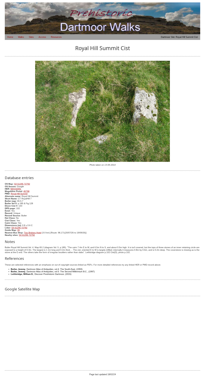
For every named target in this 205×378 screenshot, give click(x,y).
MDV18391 (16, 189)
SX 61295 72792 (22, 184)
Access (42, 37)
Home (10, 37)
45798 (26, 191)
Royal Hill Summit (19, 194)
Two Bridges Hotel (32, 233)
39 (18, 230)
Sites (31, 37)
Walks (21, 37)
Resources (56, 37)
